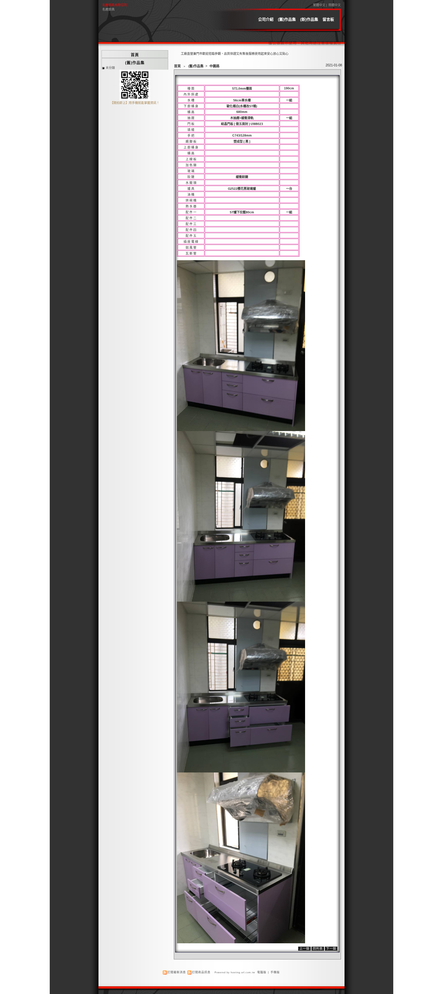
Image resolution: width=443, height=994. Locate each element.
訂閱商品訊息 (201, 972)
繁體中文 (319, 5)
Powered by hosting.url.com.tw (235, 972)
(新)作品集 (309, 19)
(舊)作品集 (287, 19)
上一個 (304, 948)
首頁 (177, 66)
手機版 (275, 972)
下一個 (331, 948)
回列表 (318, 948)
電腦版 (261, 972)
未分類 (110, 68)
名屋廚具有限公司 (114, 5)
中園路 (214, 66)
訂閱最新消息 (176, 972)
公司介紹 (266, 19)
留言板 (328, 19)
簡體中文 (334, 5)
